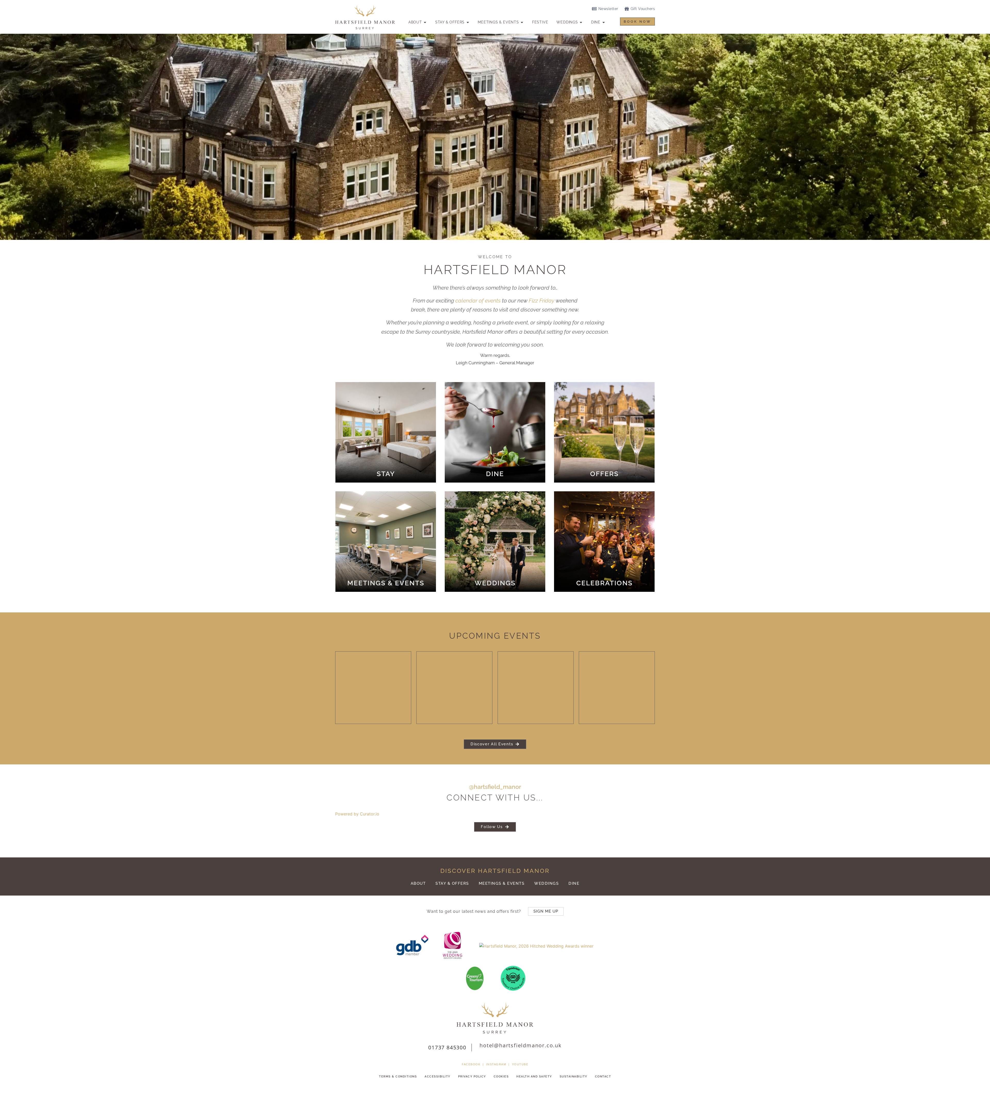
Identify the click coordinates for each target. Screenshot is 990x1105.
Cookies (501, 1076)
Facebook (471, 1064)
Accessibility (437, 1076)
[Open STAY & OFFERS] (467, 22)
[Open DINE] (603, 22)
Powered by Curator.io (357, 813)
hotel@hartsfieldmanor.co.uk (521, 1045)
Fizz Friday (541, 300)
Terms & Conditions (398, 1076)
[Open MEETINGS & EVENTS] (522, 22)
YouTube (520, 1064)
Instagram (496, 1064)
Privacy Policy (472, 1076)
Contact (603, 1076)
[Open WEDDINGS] (581, 22)
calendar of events (478, 300)
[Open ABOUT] (425, 22)
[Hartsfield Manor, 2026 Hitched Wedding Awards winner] (534, 946)
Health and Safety (534, 1076)
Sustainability (573, 1076)
